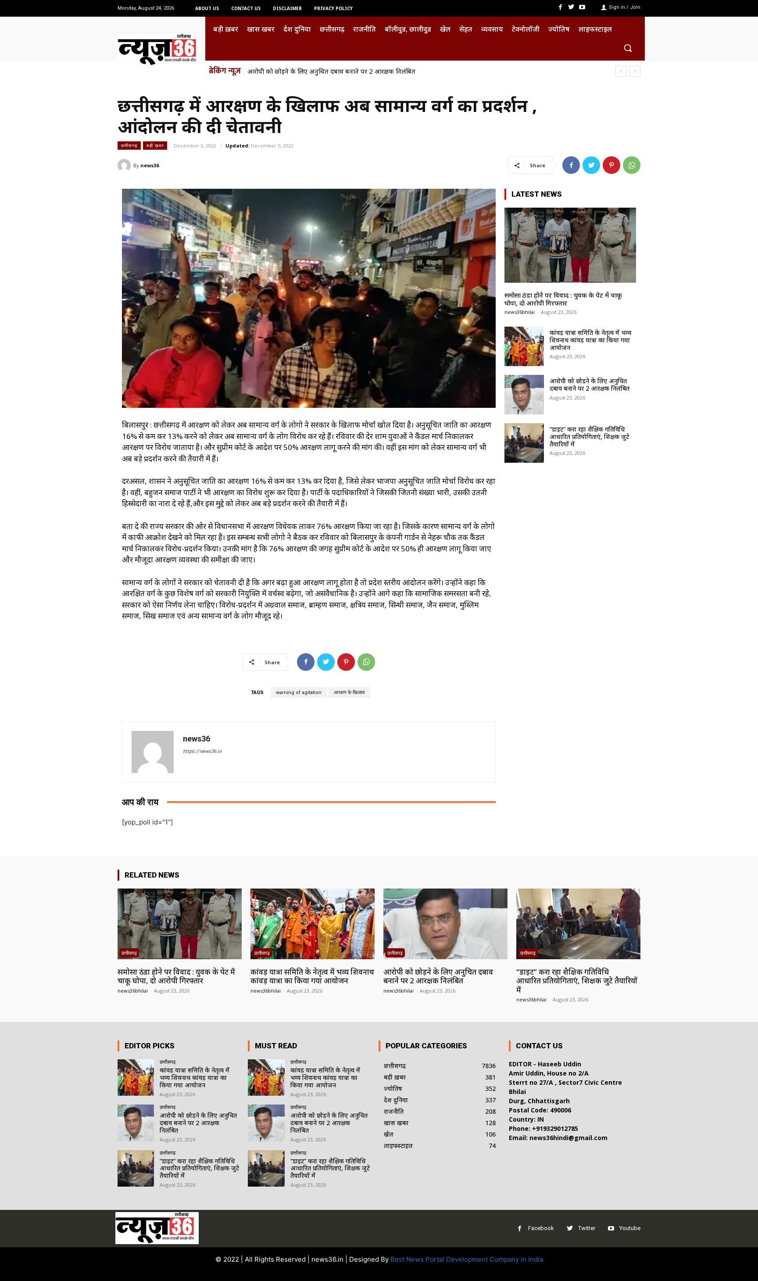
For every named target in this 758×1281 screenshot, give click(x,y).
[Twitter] (571, 7)
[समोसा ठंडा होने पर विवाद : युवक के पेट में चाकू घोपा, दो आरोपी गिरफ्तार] (570, 245)
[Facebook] (559, 7)
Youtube (629, 1228)
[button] (627, 48)
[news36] (125, 165)
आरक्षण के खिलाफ (349, 692)
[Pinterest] (611, 165)
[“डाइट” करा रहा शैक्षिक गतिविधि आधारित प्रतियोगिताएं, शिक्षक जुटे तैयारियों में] (524, 443)
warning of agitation (299, 692)
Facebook (541, 1228)
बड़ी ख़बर (155, 145)
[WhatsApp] (631, 165)
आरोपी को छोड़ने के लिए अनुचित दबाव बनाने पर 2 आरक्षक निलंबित (589, 384)
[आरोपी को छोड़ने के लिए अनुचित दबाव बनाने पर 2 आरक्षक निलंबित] (524, 394)
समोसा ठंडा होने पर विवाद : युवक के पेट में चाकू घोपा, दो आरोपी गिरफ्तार (563, 299)
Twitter (586, 1228)
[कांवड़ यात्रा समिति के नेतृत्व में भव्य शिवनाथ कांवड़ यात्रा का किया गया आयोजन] (524, 346)
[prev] (620, 71)
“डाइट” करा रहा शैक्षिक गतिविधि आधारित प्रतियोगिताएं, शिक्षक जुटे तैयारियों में (347, 71)
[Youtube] (582, 7)
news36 (149, 165)
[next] (634, 71)
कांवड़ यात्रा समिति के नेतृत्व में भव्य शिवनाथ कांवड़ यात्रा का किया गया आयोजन (590, 340)
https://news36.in (202, 751)
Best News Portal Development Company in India (466, 1259)
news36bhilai (519, 312)
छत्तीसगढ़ (129, 145)
